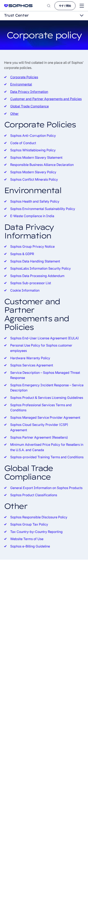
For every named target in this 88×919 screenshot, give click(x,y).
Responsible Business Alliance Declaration (42, 165)
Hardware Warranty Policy (30, 358)
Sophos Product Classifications (33, 495)
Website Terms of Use (26, 539)
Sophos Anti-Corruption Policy (33, 135)
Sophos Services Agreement (31, 365)
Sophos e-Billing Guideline (30, 546)
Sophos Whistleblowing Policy (33, 150)
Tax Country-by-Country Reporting (36, 532)
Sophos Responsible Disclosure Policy (38, 517)
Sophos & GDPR (22, 254)
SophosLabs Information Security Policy (40, 268)
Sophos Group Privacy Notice (32, 246)
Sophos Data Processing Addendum (37, 276)
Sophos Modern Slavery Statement (36, 157)
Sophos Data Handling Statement (35, 261)
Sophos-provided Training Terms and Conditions (46, 457)
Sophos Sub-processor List (30, 283)
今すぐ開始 (65, 5)
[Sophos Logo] (18, 5)
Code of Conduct (23, 143)
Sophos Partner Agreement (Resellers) (39, 437)
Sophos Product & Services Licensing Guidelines (46, 398)
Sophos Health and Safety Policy (34, 201)
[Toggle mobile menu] (82, 6)
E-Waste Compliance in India (32, 216)
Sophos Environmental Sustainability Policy (42, 209)
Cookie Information (24, 290)
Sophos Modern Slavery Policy (33, 172)
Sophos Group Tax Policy (29, 524)
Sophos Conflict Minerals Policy (34, 179)
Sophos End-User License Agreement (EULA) (44, 338)
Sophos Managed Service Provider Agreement (45, 417)
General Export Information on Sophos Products (46, 488)
